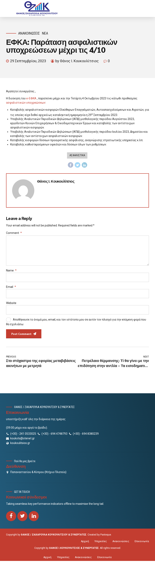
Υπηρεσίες (100, 541)
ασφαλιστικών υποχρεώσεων (25, 102)
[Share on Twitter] (77, 165)
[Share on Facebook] (70, 165)
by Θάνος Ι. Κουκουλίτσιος (77, 61)
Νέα (45, 33)
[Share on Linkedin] (84, 165)
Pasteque (105, 534)
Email (11, 286)
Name (11, 270)
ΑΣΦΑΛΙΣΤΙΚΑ (77, 155)
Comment (14, 233)
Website (11, 303)
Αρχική (85, 541)
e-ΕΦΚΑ (31, 98)
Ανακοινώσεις (29, 33)
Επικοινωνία (142, 541)
